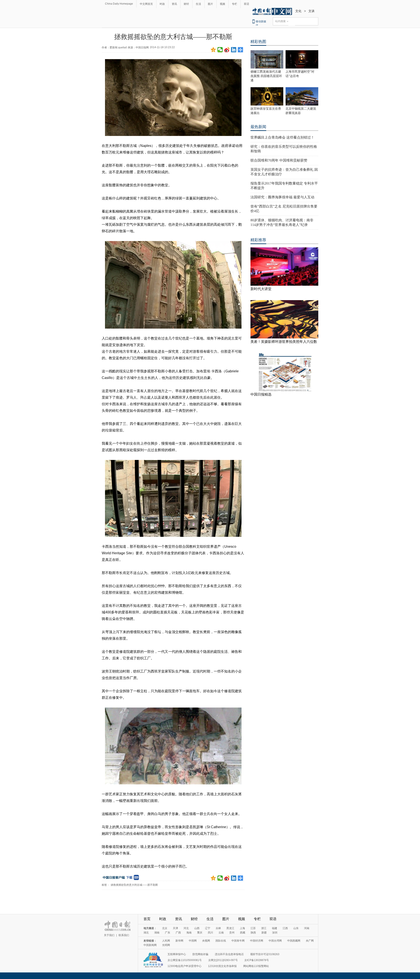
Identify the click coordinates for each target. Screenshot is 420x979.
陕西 (253, 932)
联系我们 (124, 935)
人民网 (166, 940)
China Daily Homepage (119, 3)
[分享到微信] (220, 49)
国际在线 (220, 940)
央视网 (206, 940)
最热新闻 (258, 127)
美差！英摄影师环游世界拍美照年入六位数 (283, 341)
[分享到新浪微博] (227, 49)
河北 (186, 928)
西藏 (242, 932)
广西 (178, 932)
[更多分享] (240, 49)
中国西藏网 (293, 940)
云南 (221, 932)
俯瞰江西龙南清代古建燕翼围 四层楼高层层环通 (266, 76)
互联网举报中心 (177, 954)
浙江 (263, 928)
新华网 (179, 940)
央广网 (310, 940)
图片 (210, 3)
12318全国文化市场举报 (222, 966)
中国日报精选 (260, 394)
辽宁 (207, 928)
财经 (186, 3)
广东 (167, 932)
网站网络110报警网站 (256, 966)
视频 (222, 3)
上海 (242, 928)
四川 (210, 932)
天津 (175, 928)
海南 (189, 932)
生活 (198, 3)
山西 (197, 928)
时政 (162, 3)
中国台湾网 (275, 940)
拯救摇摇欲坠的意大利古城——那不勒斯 (134, 884)
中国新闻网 (150, 945)
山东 (296, 928)
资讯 (174, 3)
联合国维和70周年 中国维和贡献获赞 (278, 160)
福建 (274, 928)
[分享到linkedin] (233, 49)
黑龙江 (230, 928)
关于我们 (109, 935)
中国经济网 (256, 940)
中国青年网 (238, 940)
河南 (306, 928)
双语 (246, 3)
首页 (147, 919)
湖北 (146, 932)
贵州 (231, 932)
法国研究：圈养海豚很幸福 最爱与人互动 (282, 197)
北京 (164, 928)
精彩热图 (258, 41)
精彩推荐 (258, 240)
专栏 (234, 3)
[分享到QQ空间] (213, 49)
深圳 (274, 932)
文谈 (311, 11)
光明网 (166, 945)
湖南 (156, 932)
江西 (285, 928)
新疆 (264, 932)
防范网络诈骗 (200, 954)
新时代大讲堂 (260, 289)
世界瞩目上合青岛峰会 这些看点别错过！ (282, 137)
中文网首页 (146, 3)
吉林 (218, 928)
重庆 (199, 932)
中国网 (193, 940)
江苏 (253, 928)
